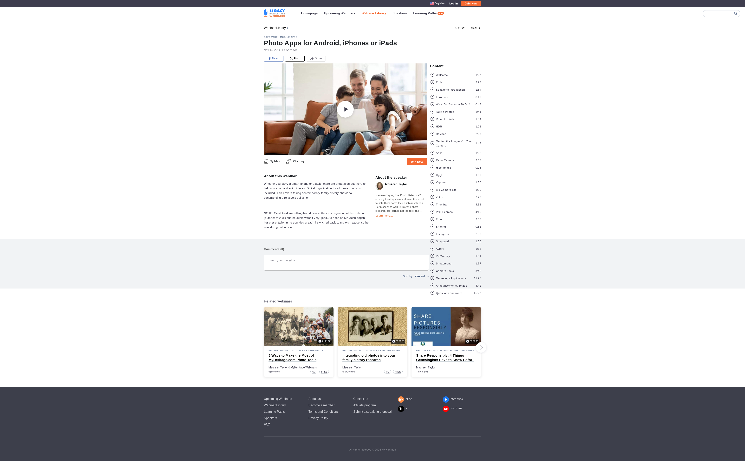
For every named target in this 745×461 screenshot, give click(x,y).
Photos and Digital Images (287, 350)
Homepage (309, 13)
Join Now (471, 3)
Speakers (399, 13)
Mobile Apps (288, 37)
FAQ (267, 424)
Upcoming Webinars (339, 13)
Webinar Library (374, 13)
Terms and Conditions (323, 411)
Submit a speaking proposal (372, 411)
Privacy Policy (318, 418)
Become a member (321, 405)
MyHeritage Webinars (304, 367)
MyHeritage (315, 350)
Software (271, 37)
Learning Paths (428, 13)
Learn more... (384, 215)
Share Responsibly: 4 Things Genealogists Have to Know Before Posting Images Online (445, 360)
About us (314, 398)
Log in (453, 3)
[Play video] (345, 109)
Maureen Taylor (278, 367)
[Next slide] (481, 347)
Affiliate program (364, 405)
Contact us (360, 398)
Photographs (391, 350)
